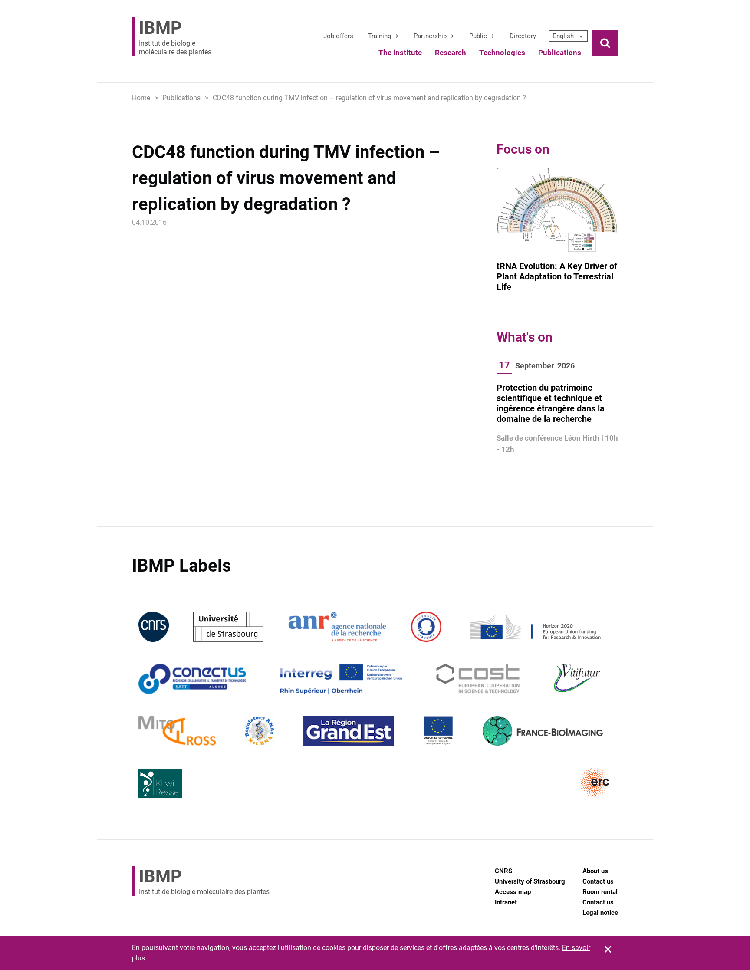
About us (595, 871)
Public (478, 36)
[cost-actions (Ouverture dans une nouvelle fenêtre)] (478, 678)
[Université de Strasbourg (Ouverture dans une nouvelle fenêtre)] (228, 626)
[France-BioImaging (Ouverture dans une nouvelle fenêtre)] (542, 731)
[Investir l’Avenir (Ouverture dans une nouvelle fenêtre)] (426, 626)
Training (379, 36)
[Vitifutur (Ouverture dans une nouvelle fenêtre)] (578, 678)
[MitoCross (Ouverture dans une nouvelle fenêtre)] (177, 731)
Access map (513, 892)
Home (141, 98)
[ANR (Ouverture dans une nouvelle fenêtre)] (337, 626)
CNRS (503, 871)
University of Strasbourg (530, 881)
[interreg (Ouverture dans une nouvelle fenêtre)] (341, 678)
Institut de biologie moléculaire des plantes (175, 37)
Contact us (598, 881)
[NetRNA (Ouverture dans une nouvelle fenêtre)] (259, 731)
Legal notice (600, 913)
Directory (523, 36)
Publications (559, 52)
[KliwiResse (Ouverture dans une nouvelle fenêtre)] (160, 783)
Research (450, 52)
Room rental (600, 892)
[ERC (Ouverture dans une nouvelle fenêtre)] (595, 783)
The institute (400, 52)
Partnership (430, 36)
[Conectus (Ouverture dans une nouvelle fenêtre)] (192, 678)
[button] (568, 36)
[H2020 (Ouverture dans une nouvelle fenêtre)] (534, 626)
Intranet (506, 902)
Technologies (502, 52)
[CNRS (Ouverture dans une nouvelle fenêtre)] (153, 626)
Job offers (338, 36)
